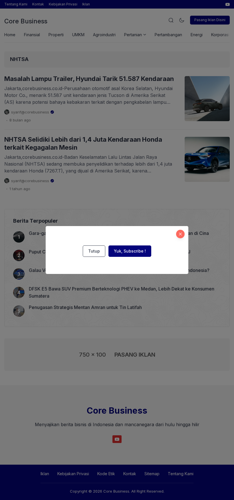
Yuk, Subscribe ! (130, 251)
